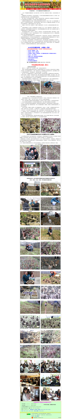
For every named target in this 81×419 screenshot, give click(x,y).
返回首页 (59, 417)
